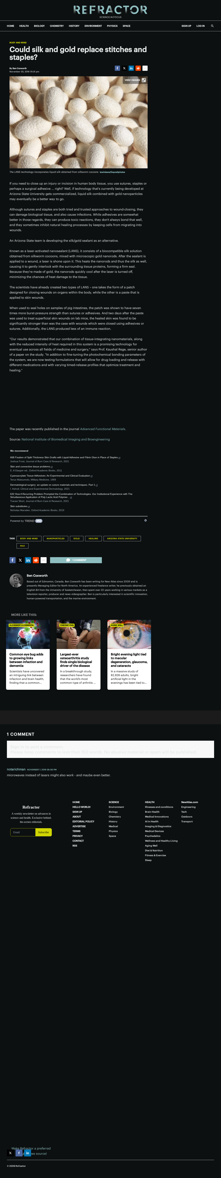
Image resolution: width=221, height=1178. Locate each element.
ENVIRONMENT (93, 25)
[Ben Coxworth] (16, 580)
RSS (75, 845)
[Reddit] (138, 68)
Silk (22, 546)
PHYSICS (112, 25)
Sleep (148, 860)
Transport (187, 821)
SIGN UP (186, 25)
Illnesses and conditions (159, 807)
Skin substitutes (18, 506)
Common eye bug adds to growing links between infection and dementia (26, 660)
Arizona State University (122, 538)
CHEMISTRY (57, 25)
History (113, 821)
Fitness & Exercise (155, 855)
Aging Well (117, 625)
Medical (113, 826)
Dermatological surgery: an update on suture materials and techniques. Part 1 (52, 484)
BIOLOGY (39, 25)
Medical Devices (154, 831)
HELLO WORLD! (81, 807)
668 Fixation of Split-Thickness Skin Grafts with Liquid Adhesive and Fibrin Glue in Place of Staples (64, 457)
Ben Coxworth (37, 576)
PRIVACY (78, 836)
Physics (113, 831)
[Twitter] (124, 68)
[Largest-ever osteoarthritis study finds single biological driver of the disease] (78, 634)
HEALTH (24, 25)
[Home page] (110, 10)
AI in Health (151, 821)
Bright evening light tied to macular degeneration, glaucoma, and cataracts (129, 660)
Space (112, 836)
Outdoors (186, 816)
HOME (10, 25)
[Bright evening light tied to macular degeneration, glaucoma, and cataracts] (129, 634)
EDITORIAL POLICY (83, 821)
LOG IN (200, 25)
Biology (113, 811)
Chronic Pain (67, 625)
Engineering (188, 807)
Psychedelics (152, 836)
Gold (77, 538)
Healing (93, 538)
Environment (116, 807)
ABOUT (77, 816)
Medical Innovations (157, 816)
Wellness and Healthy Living (161, 840)
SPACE (126, 25)
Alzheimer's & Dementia (21, 625)
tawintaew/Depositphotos (112, 172)
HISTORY (74, 25)
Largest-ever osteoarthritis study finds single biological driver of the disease (76, 660)
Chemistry (115, 816)
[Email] (145, 68)
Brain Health (152, 811)
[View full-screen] (144, 80)
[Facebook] (117, 68)
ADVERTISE (79, 826)
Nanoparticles (56, 538)
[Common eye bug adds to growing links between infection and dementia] (28, 634)
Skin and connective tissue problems (30, 466)
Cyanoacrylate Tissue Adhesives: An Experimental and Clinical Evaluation (50, 475)
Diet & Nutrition (154, 850)
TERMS (76, 831)
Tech (184, 811)
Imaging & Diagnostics (158, 826)
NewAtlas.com (189, 802)
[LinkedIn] (131, 68)
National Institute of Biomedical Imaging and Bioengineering (66, 439)
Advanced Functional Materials (102, 429)
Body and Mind (18, 43)
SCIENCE (114, 802)
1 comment (79, 560)
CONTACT (78, 840)
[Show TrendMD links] (145, 520)
